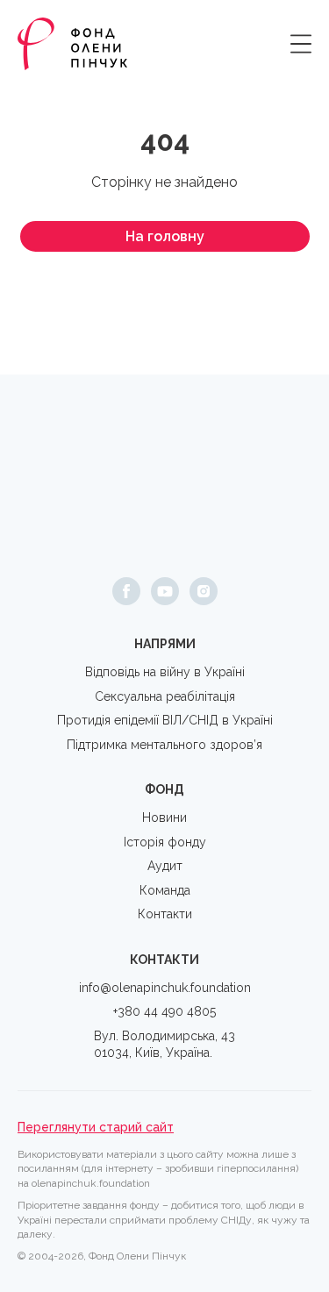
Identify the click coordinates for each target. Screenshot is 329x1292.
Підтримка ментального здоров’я (164, 745)
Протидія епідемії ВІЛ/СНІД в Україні (165, 720)
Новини (164, 817)
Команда (164, 890)
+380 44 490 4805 (164, 1011)
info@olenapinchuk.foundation (165, 988)
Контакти (165, 914)
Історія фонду (165, 842)
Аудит (164, 866)
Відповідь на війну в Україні (165, 672)
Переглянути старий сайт (96, 1127)
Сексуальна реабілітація (165, 696)
